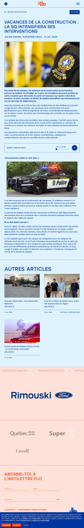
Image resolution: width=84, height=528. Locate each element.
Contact (9, 509)
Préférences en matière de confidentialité (35, 520)
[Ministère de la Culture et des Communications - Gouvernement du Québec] (22, 433)
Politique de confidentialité (32, 518)
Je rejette (16, 525)
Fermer (26, 525)
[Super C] (62, 433)
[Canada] (22, 451)
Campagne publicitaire (32, 509)
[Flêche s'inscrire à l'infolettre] (58, 500)
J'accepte (6, 525)
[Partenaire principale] (42, 415)
